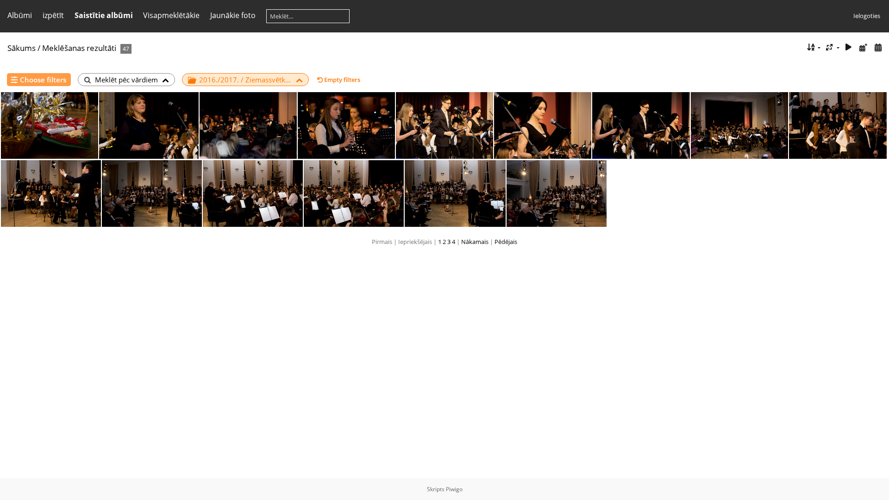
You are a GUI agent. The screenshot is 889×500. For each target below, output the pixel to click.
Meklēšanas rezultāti (79, 48)
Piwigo (454, 489)
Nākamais (474, 242)
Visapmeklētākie (171, 15)
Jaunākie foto (233, 15)
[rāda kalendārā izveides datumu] (877, 47)
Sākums (21, 48)
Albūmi (19, 15)
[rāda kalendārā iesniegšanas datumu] (863, 47)
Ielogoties (866, 16)
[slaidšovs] (848, 47)
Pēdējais (506, 242)
